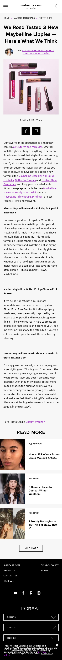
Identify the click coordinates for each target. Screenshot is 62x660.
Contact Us (10, 575)
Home (6, 18)
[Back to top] (54, 652)
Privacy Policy (50, 565)
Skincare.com (11, 565)
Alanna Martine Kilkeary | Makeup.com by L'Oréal (38, 52)
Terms (44, 570)
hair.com (8, 580)
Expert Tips (45, 18)
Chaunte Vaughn (35, 421)
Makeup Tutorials (24, 18)
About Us (9, 570)
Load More (31, 548)
